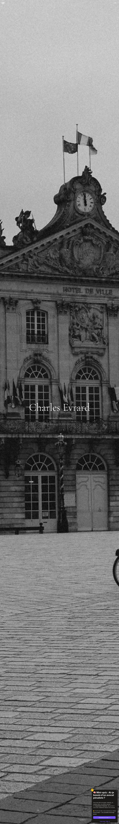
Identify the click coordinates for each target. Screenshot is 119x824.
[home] (3, 3)
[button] (115, 3)
